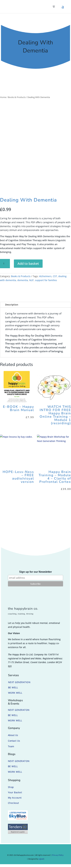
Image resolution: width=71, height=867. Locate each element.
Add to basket (28, 263)
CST (55, 276)
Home (3, 97)
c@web (41, 859)
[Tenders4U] (18, 833)
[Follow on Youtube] (43, 850)
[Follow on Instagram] (31, 850)
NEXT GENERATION (19, 682)
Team (11, 746)
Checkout (13, 802)
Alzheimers (45, 276)
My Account (15, 797)
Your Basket (15, 792)
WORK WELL (15, 692)
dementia (22, 280)
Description (11, 304)
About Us (13, 735)
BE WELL (13, 687)
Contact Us (14, 740)
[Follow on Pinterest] (37, 850)
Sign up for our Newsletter (35, 571)
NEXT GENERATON (19, 709)
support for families (46, 280)
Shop (11, 787)
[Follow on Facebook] (25, 850)
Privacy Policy (58, 855)
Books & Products (17, 97)
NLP (31, 280)
